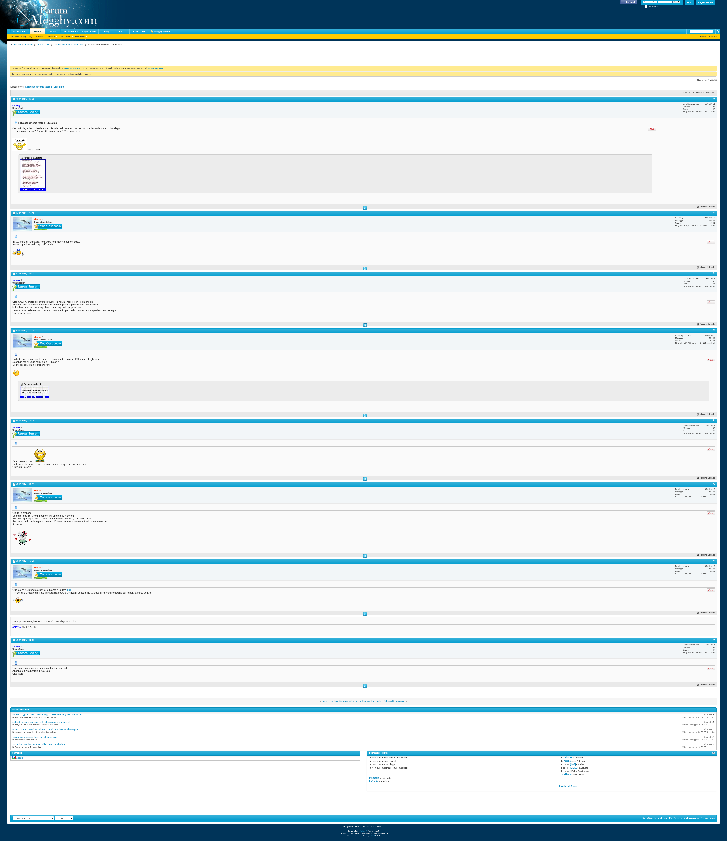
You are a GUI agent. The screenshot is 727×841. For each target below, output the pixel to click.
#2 (714, 213)
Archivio (678, 818)
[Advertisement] (79, 55)
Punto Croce (43, 45)
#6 (714, 484)
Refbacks (373, 781)
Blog (106, 31)
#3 (714, 273)
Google (19, 758)
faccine (567, 761)
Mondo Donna (20, 31)
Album (52, 31)
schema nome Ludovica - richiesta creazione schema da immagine (45, 729)
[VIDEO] (574, 768)
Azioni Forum (65, 36)
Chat (121, 31)
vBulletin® (363, 831)
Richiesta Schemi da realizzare (68, 45)
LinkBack (685, 93)
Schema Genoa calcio (394, 701)
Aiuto (689, 2)
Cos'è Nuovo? (70, 31)
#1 (714, 99)
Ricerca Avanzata (708, 36)
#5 (714, 420)
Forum (37, 31)
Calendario (39, 36)
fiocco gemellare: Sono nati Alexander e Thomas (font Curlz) (352, 701)
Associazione (139, 31)
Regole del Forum (568, 786)
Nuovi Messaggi (18, 36)
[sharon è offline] (22, 224)
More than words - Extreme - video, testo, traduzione (38, 744)
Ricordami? (652, 7)
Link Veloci (80, 36)
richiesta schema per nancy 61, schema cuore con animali (41, 722)
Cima (712, 818)
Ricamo (29, 45)
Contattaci (647, 818)
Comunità (50, 36)
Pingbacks (374, 778)
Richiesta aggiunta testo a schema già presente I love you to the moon (47, 714)
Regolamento (89, 31)
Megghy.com (161, 31)
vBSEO (372, 836)
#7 (714, 561)
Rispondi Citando (707, 207)
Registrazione (705, 2)
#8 (714, 640)
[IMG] (573, 764)
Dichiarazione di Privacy (696, 818)
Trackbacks (566, 774)
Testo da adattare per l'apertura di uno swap (34, 737)
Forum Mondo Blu (663, 818)
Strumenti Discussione (702, 93)
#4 (714, 330)
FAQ (30, 36)
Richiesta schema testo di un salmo (44, 86)
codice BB (568, 757)
